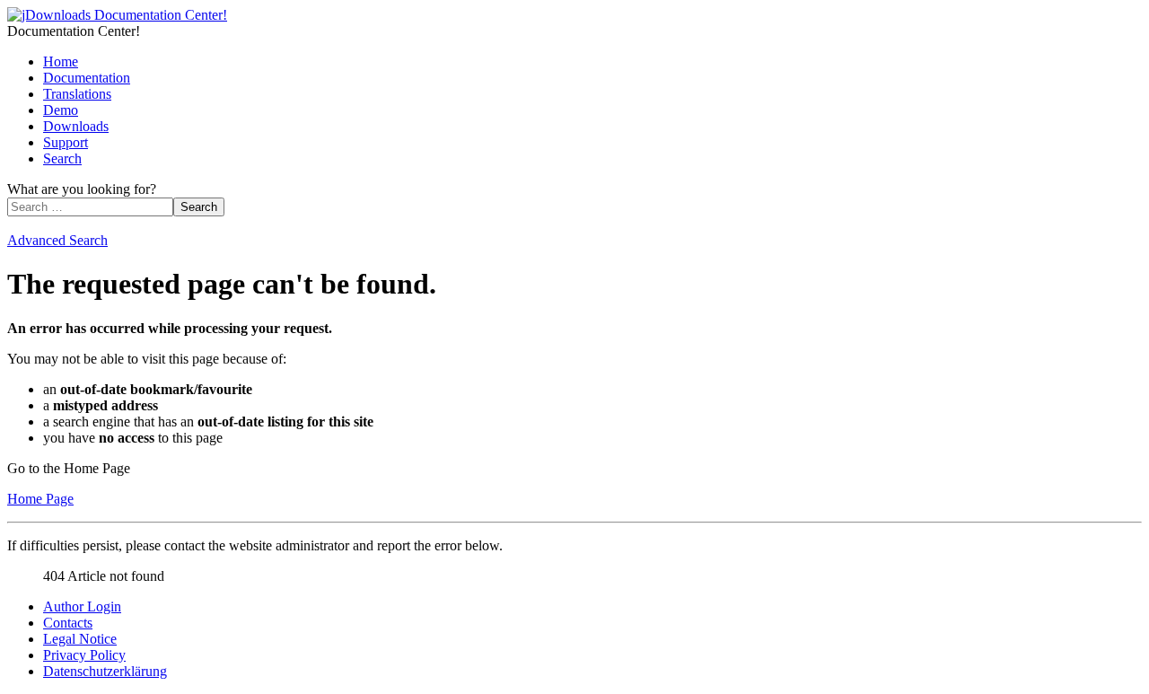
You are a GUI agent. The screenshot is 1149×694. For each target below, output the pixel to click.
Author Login (82, 606)
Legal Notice (80, 638)
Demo (60, 110)
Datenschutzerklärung (105, 671)
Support (65, 142)
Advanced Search (57, 240)
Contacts (67, 622)
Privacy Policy (84, 655)
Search (62, 158)
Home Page (40, 498)
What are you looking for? (81, 189)
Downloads (76, 126)
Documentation (86, 77)
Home (60, 61)
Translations (77, 93)
